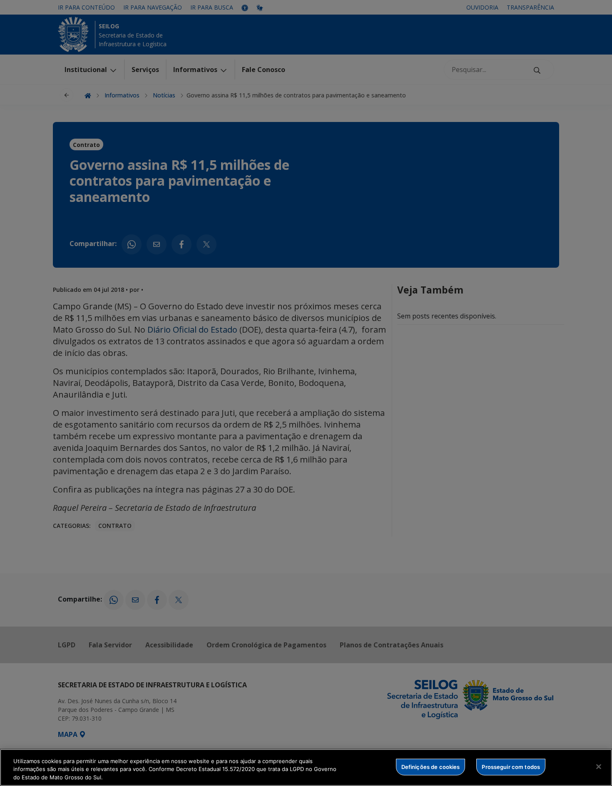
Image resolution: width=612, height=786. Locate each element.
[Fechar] (599, 766)
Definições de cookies (430, 766)
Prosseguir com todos (511, 766)
